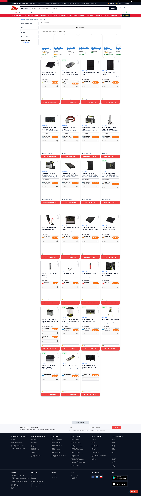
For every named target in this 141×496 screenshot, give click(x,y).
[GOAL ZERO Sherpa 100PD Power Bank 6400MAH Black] (70, 165)
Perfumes (93, 441)
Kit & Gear (114, 445)
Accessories (34, 451)
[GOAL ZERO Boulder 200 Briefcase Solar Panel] (50, 65)
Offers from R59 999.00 (49, 349)
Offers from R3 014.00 (90, 202)
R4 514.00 (75, 182)
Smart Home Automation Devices (58, 455)
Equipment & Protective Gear (77, 453)
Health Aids (93, 448)
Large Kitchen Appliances (77, 449)
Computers (44, 15)
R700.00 (56, 283)
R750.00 (76, 330)
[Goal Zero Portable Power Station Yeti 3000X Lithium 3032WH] (50, 312)
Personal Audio (54, 441)
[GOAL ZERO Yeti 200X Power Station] (70, 220)
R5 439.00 (75, 83)
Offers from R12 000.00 (49, 102)
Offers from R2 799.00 (110, 202)
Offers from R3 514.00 (90, 102)
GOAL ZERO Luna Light (68, 273)
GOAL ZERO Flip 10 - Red (89, 273)
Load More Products (80, 422)
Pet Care (73, 456)
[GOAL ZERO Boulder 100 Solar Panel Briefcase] (110, 220)
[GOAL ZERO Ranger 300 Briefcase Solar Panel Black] (90, 220)
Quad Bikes (114, 446)
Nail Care (93, 451)
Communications (55, 446)
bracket (42, 12)
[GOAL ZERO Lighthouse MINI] (110, 312)
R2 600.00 (115, 283)
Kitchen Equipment (75, 442)
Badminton (114, 458)
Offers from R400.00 (90, 303)
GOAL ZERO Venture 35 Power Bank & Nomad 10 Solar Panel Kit (109, 175)
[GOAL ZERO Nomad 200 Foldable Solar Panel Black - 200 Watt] (90, 358)
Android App (32, 3)
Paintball (113, 439)
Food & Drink (83, 15)
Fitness (113, 449)
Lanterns (65, 300)
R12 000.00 (55, 82)
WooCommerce (40, 483)
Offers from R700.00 (49, 303)
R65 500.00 (55, 329)
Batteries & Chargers (67, 99)
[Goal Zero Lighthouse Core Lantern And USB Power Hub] (70, 312)
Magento (34, 485)
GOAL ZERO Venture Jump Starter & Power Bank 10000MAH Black (49, 229)
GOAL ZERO (44, 70)
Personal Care (94, 445)
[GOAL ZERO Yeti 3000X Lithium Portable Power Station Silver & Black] (50, 165)
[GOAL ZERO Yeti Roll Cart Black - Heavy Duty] (110, 120)
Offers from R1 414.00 (110, 156)
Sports (107, 15)
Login (32, 477)
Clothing (91, 15)
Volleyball (114, 456)
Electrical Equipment (56, 452)
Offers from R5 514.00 (110, 102)
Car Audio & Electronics (56, 445)
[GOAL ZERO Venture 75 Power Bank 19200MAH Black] (90, 165)
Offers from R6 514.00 (70, 257)
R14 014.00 (95, 137)
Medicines (93, 459)
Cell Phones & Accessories (19, 436)
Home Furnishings (75, 448)
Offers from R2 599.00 (70, 395)
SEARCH (113, 8)
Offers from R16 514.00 (89, 257)
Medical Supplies (95, 461)
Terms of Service (99, 430)
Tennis (113, 452)
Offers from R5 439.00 (70, 102)
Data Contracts (14, 443)
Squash (113, 459)
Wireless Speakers (55, 453)
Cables (64, 153)
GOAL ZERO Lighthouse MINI (110, 319)
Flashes (64, 391)
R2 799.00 (115, 184)
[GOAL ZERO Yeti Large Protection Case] (50, 358)
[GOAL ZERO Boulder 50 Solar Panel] (90, 65)
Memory (33, 445)
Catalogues (93, 3)
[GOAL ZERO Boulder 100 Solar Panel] (110, 65)
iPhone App (39, 3)
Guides (69, 3)
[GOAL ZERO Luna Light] (70, 266)
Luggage (45, 391)
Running (113, 463)
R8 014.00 (55, 137)
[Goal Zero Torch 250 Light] (70, 358)
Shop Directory (34, 480)
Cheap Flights (76, 3)
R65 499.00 (55, 182)
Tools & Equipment (75, 451)
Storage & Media (35, 449)
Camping (85, 99)
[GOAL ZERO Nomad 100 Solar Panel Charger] (50, 120)
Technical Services (35, 453)
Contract (13, 439)
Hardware (33, 439)
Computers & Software (38, 436)
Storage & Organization (76, 461)
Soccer (113, 465)
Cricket (113, 453)
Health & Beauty (73, 15)
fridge (19, 12)
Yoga (113, 448)
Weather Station (55, 451)
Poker (113, 441)
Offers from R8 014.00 (50, 156)
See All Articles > (26, 42)
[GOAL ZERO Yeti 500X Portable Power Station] (90, 312)
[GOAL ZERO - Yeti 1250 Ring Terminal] (70, 120)
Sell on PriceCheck (55, 3)
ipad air (53, 12)
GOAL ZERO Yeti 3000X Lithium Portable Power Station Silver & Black (49, 175)
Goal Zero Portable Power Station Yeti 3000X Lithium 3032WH (50, 321)
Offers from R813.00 (69, 156)
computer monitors (26, 12)
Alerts (120, 9)
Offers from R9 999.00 (90, 349)
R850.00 (116, 330)
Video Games (63, 15)
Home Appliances (75, 439)
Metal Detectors (54, 456)
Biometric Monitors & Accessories (98, 453)
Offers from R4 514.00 (70, 202)
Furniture (73, 441)
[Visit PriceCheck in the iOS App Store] (120, 484)
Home (22, 19)
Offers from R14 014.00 (89, 156)
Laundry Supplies (75, 465)
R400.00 (96, 283)
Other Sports (114, 451)
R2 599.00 (75, 376)
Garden (73, 445)
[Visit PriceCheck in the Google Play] (120, 478)
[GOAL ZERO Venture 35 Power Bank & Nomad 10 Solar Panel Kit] (110, 165)
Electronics (35, 15)
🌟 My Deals (118, 3)
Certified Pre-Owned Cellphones (18, 448)
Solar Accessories (87, 391)
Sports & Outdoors (117, 436)
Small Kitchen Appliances (77, 446)
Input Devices (34, 446)
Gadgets (122, 15)
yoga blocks (59, 12)
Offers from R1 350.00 (50, 395)
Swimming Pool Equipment (77, 459)
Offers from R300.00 (69, 303)
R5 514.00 (115, 82)
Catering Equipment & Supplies (78, 462)
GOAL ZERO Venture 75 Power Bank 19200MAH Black (89, 175)
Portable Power (86, 345)
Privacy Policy (91, 430)
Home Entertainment (56, 443)
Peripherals (34, 448)
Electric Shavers (95, 443)
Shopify (33, 483)
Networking (33, 443)
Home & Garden (53, 15)
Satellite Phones (15, 446)
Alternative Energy (75, 458)
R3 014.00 (95, 182)
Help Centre (54, 477)
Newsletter (46, 3)
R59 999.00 (55, 337)
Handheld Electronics (56, 442)
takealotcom (48, 12)
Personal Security (115, 443)
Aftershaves (94, 456)
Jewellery (114, 15)
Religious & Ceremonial (76, 463)
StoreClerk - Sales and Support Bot (19, 481)
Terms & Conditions (75, 475)
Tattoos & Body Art (95, 452)
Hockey (113, 461)
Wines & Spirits (99, 15)
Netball (113, 466)
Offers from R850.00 (110, 349)
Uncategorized (86, 300)
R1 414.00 (115, 137)
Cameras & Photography (56, 439)
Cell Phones (27, 15)
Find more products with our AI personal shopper (114, 12)
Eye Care (93, 449)
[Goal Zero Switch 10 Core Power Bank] (50, 266)
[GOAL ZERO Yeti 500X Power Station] (90, 120)
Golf (112, 455)
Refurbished (34, 456)
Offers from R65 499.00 (49, 202)
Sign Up (33, 475)
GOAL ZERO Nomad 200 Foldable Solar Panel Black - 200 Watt (90, 367)
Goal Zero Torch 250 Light (69, 365)
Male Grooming (94, 446)
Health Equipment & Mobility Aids (98, 455)
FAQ (12, 488)
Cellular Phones (14, 441)
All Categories (16, 15)
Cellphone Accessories (16, 442)
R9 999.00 (95, 330)
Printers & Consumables (36, 441)
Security (53, 448)
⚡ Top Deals (126, 15)
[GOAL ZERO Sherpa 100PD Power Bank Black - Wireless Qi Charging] (70, 65)
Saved (125, 9)
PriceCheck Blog (15, 485)
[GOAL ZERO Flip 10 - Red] (90, 266)
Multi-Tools (105, 153)
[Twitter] (97, 476)
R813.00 (76, 137)
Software (33, 452)
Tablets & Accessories (36, 455)
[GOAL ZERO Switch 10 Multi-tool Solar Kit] (110, 266)
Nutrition (93, 442)
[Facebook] (93, 476)
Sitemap (73, 478)
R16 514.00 (95, 237)
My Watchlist (126, 3)
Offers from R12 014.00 (89, 395)
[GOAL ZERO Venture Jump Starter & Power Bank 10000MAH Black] (50, 220)
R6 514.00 (75, 237)
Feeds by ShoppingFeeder (37, 481)
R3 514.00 (95, 82)
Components (34, 442)
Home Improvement (75, 455)
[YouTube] (101, 476)
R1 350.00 (55, 376)
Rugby (113, 462)
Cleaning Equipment (75, 452)
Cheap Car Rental (85, 3)
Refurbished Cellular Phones (17, 445)
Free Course (63, 3)
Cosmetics (93, 439)
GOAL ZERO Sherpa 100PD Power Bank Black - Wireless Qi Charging (70, 74)
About (12, 487)
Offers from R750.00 (69, 349)
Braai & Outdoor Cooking (76, 443)
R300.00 (76, 283)
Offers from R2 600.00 (110, 303)
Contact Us (53, 475)
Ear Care (93, 458)
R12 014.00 (95, 375)
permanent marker (35, 12)
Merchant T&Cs (34, 478)
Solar (44, 99)
